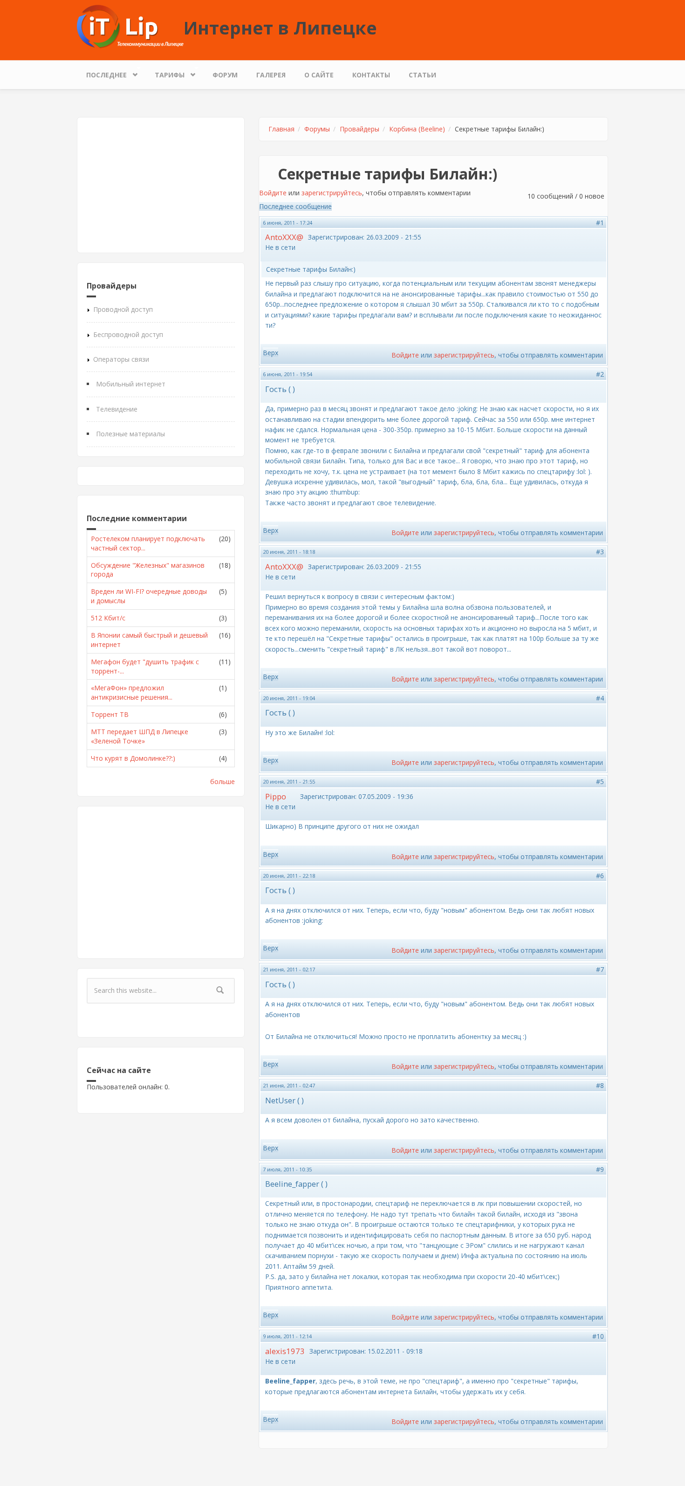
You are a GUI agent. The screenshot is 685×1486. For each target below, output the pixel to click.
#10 (598, 1336)
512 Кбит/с (108, 617)
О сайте (319, 74)
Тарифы (165, 72)
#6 (600, 875)
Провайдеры (359, 128)
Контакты (371, 74)
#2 (600, 374)
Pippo (275, 796)
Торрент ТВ (110, 714)
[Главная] (130, 25)
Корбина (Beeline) (417, 128)
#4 (600, 698)
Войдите (273, 192)
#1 (600, 222)
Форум (225, 74)
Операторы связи (121, 359)
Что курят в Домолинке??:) (133, 758)
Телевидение (116, 409)
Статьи (422, 74)
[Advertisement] (161, 185)
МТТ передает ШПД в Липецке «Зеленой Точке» (139, 736)
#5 (600, 781)
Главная (281, 128)
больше (222, 781)
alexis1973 (285, 1351)
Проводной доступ (123, 309)
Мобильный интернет (130, 383)
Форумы (317, 128)
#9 (600, 1169)
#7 (600, 969)
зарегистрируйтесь (331, 192)
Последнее (102, 72)
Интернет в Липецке (280, 27)
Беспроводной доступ (128, 334)
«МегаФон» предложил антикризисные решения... (131, 692)
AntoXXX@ (284, 237)
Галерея (271, 74)
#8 (600, 1085)
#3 (600, 551)
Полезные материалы (130, 433)
